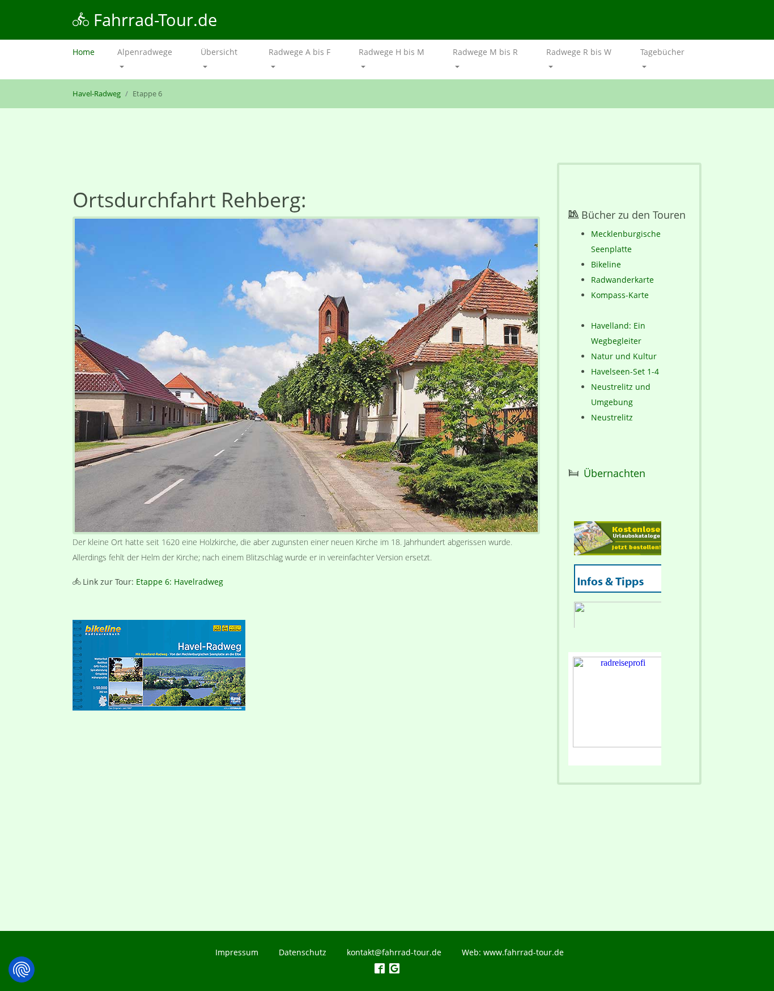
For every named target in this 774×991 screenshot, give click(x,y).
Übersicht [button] (219, 51)
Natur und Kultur (624, 356)
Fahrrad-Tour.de (153, 19)
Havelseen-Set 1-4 (625, 371)
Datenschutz (302, 952)
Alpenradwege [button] (144, 51)
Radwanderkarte (622, 279)
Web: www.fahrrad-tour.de (513, 952)
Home (89, 51)
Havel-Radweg (97, 94)
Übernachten (614, 473)
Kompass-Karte (620, 295)
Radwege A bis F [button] (299, 51)
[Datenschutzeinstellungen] (21, 969)
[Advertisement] (306, 823)
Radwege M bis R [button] (485, 51)
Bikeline (606, 264)
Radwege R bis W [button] (578, 51)
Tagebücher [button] (662, 51)
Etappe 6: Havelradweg (179, 581)
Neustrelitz (612, 417)
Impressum (236, 952)
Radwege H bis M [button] (391, 51)
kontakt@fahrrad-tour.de (394, 952)
